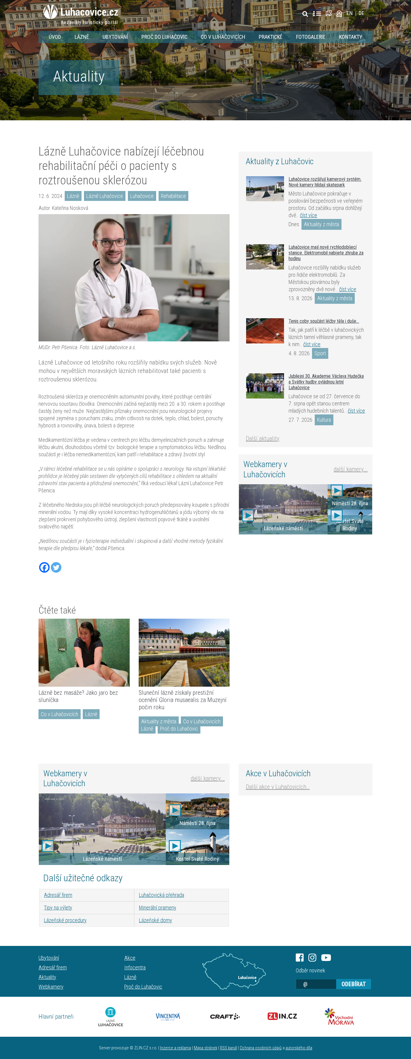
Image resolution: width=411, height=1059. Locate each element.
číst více (308, 215)
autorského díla (299, 1048)
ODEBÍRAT (353, 984)
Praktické (271, 37)
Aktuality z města (158, 721)
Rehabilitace (173, 196)
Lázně (82, 37)
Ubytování (115, 37)
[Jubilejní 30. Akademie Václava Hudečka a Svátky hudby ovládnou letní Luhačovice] (265, 386)
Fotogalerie (311, 37)
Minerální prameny (157, 907)
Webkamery (51, 987)
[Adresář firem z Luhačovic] (317, 13)
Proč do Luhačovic (164, 37)
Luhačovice (142, 196)
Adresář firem (58, 895)
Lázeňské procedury (65, 920)
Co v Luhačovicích (223, 37)
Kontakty (350, 37)
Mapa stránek (205, 1048)
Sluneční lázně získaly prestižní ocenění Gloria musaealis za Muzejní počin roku (183, 700)
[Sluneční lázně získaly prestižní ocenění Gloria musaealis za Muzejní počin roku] (184, 653)
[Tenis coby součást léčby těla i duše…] (265, 330)
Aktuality (79, 76)
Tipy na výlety (58, 907)
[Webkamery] (339, 13)
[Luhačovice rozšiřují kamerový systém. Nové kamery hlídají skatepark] (265, 189)
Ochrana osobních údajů (261, 1048)
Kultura (324, 420)
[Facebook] (44, 567)
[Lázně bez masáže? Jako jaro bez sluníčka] (84, 653)
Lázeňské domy (155, 920)
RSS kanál (228, 1048)
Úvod (55, 37)
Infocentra (135, 967)
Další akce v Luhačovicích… (278, 786)
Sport (320, 353)
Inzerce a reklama (175, 1048)
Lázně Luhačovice (104, 196)
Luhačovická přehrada (161, 895)
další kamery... (351, 469)
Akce (129, 958)
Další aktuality (262, 438)
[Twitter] (56, 567)
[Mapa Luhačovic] (329, 13)
